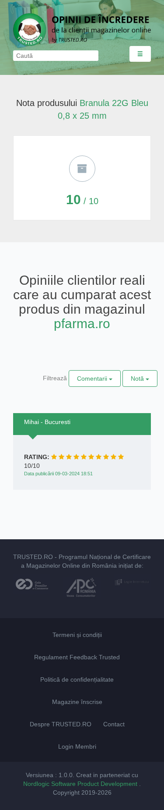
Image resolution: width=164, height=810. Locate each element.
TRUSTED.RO (33, 556)
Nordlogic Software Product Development (81, 783)
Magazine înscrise (77, 701)
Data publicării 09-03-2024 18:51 (58, 473)
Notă (138, 378)
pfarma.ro (82, 323)
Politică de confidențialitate (77, 679)
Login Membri (77, 746)
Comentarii (93, 378)
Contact (114, 724)
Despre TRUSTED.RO (60, 724)
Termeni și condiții (77, 634)
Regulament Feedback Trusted (77, 657)
